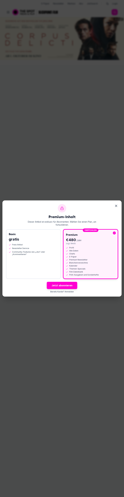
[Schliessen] (116, 206)
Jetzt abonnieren (62, 285)
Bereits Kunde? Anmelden (62, 292)
